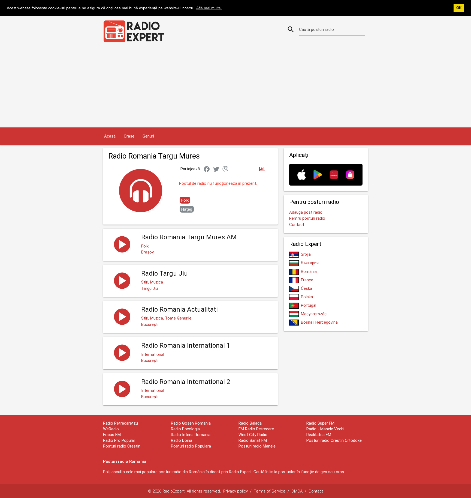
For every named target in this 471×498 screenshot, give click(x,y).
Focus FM (112, 434)
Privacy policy (235, 491)
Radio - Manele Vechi (325, 428)
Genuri (148, 136)
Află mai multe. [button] (209, 8)
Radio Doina (181, 440)
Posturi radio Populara (191, 446)
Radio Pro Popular (119, 440)
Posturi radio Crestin (121, 446)
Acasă (110, 136)
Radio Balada (250, 423)
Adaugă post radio (305, 212)
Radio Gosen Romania (191, 423)
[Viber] (225, 169)
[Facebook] (207, 169)
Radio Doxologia (185, 428)
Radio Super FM (320, 423)
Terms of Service (269, 491)
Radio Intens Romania (190, 434)
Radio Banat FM (252, 440)
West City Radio (252, 434)
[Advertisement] (235, 86)
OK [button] (458, 8)
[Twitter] (216, 169)
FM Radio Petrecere (256, 428)
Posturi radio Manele (257, 446)
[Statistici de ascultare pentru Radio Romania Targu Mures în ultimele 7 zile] (262, 169)
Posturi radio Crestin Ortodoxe (334, 440)
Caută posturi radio (316, 29)
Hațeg (186, 209)
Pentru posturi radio (307, 218)
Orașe (129, 136)
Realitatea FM (318, 434)
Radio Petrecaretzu (120, 423)
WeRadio (111, 428)
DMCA (297, 491)
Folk (185, 200)
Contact (296, 224)
